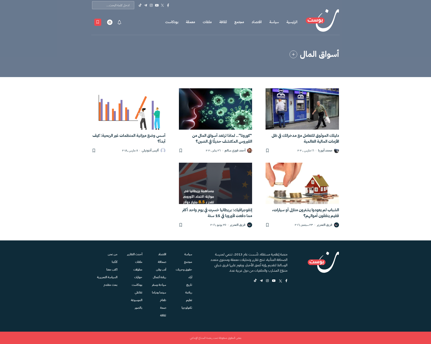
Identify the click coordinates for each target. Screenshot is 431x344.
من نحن (112, 254)
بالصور (138, 308)
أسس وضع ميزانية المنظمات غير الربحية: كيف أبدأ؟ (128, 138)
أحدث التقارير (134, 254)
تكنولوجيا (187, 308)
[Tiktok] (140, 5)
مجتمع (239, 22)
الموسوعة (136, 300)
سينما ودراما (159, 292)
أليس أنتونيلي (150, 151)
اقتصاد (257, 22)
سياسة (274, 22)
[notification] (119, 22)
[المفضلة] (97, 22)
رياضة (188, 292)
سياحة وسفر (159, 285)
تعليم (189, 300)
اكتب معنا (111, 269)
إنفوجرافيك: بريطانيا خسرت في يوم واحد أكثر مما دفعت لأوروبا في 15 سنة (217, 213)
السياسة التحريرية (107, 277)
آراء (190, 277)
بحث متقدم (110, 285)
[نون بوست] (322, 22)
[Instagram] (151, 5)
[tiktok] (255, 281)
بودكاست (171, 22)
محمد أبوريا (325, 151)
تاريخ (189, 285)
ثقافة (223, 22)
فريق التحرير (324, 225)
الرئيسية (291, 22)
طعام (163, 300)
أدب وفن (161, 269)
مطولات (137, 269)
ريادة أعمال (159, 277)
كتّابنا (114, 262)
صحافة (162, 262)
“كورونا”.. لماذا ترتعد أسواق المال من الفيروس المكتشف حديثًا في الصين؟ (222, 138)
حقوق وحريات (184, 269)
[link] (293, 54)
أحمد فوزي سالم (235, 151)
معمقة (190, 22)
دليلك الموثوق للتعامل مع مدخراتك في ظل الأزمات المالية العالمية (305, 138)
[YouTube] (157, 5)
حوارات (138, 277)
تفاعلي (138, 292)
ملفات (207, 22)
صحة (163, 308)
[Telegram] (145, 5)
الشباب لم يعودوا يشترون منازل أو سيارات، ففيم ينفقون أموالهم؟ (305, 213)
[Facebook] (168, 5)
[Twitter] (162, 5)
